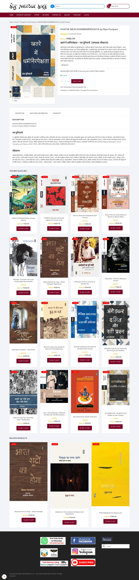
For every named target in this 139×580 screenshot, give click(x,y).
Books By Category (24, 15)
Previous (17, 98)
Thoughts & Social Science (28, 22)
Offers (36, 15)
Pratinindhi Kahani (74, 90)
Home (11, 15)
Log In (86, 15)
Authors (46, 15)
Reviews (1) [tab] (57, 113)
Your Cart (77, 15)
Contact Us (56, 15)
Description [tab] (19, 113)
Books (16, 22)
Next (15, 101)
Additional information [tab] (38, 113)
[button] (51, 28)
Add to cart (77, 81)
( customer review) (75, 34)
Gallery (67, 15)
